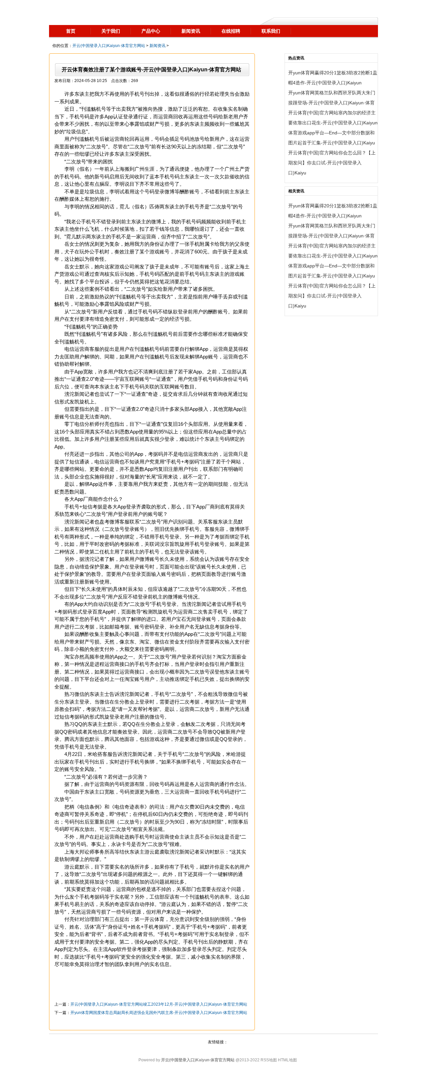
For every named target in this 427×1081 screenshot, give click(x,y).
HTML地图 (287, 1060)
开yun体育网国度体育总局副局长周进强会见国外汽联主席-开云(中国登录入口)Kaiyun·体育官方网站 (158, 1012)
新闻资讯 (157, 45)
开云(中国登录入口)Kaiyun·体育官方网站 (108, 45)
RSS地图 (269, 1060)
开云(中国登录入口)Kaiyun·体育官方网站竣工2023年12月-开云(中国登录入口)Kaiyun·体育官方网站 (158, 1004)
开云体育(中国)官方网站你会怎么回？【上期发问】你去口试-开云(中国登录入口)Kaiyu (332, 162)
